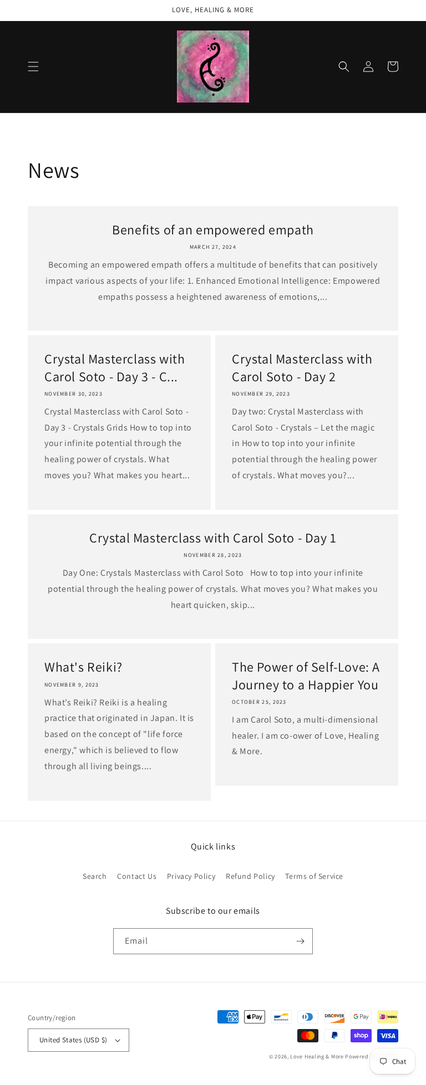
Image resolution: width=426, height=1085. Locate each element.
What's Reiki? (83, 666)
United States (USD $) (73, 1040)
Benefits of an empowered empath (213, 229)
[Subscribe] (300, 941)
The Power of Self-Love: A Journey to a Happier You (306, 675)
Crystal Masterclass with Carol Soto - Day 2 (302, 367)
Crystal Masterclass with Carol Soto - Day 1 (213, 537)
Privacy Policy (191, 876)
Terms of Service (314, 876)
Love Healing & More (316, 1056)
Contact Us (136, 876)
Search (95, 876)
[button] (33, 66)
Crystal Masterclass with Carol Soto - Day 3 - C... (114, 367)
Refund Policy (250, 876)
